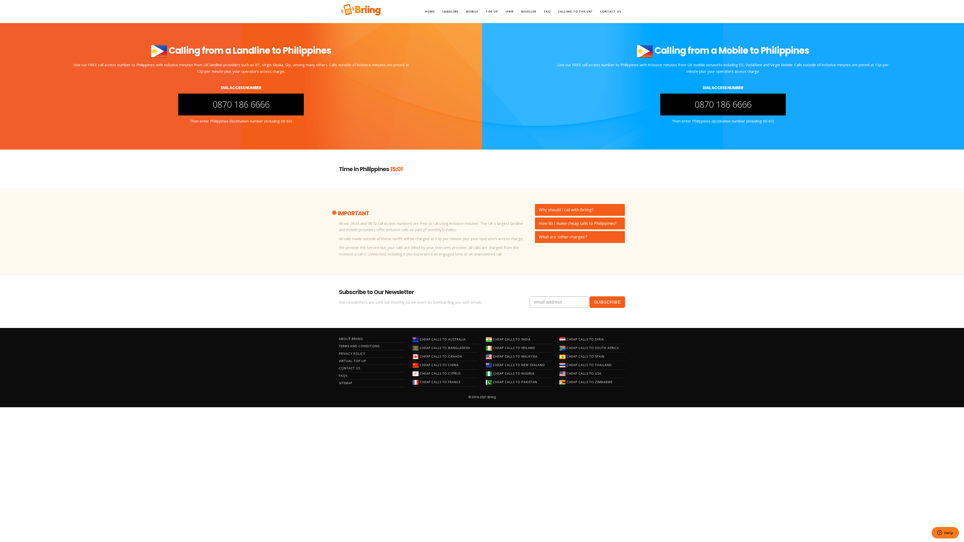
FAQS (343, 376)
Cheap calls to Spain (585, 356)
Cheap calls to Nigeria (513, 373)
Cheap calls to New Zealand (518, 365)
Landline (450, 11)
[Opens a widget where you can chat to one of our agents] (945, 533)
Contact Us (610, 11)
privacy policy (352, 354)
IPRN (510, 11)
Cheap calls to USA (583, 373)
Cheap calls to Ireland (513, 348)
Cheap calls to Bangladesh (444, 348)
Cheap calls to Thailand (589, 365)
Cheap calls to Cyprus (440, 373)
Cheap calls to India (511, 339)
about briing (351, 339)
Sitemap (345, 383)
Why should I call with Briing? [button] (566, 210)
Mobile (472, 11)
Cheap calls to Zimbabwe (589, 382)
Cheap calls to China (439, 365)
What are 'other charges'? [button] (563, 237)
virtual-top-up (352, 361)
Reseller (528, 11)
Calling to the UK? (575, 11)
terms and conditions (359, 346)
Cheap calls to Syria (585, 339)
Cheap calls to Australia (442, 339)
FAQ (547, 11)
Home (430, 11)
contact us (349, 368)
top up (492, 11)
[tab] (580, 210)
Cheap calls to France (440, 382)
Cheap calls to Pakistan (514, 382)
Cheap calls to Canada (440, 356)
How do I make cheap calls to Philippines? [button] (578, 223)
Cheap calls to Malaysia (514, 356)
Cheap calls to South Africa (592, 348)
